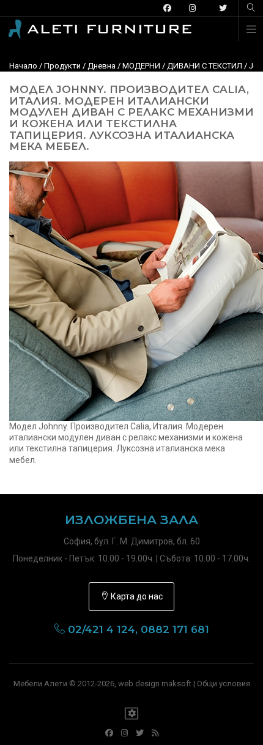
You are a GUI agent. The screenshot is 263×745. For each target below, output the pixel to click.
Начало (23, 65)
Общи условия (223, 683)
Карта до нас (136, 596)
